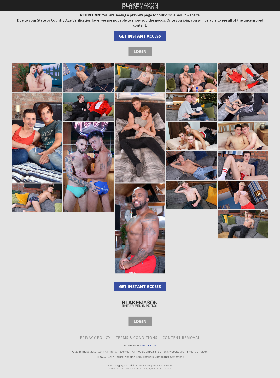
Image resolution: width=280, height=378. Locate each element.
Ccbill (131, 365)
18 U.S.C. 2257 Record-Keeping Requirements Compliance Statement (140, 357)
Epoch (111, 365)
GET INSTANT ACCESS (140, 36)
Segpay (119, 365)
